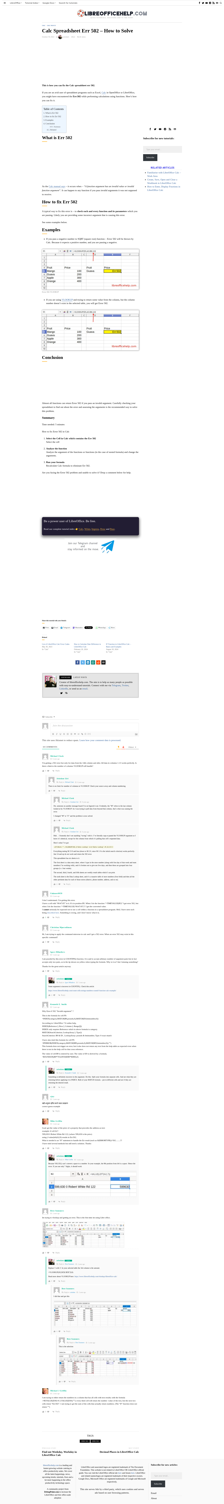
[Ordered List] (67, 734)
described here (53, 913)
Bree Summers (69, 1264)
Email (153, 1493)
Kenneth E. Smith (70, 1073)
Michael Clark (69, 782)
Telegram (116, 685)
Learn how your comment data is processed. (100, 740)
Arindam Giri (74, 802)
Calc (43, 25)
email (85, 688)
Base (112, 529)
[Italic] (57, 734)
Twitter (125, 685)
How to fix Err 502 (53, 116)
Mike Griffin (69, 1160)
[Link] (82, 734)
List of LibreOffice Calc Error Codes (55, 644)
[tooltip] (199, 2)
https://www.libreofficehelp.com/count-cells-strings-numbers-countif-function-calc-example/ (82, 991)
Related (53, 130)
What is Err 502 (51, 113)
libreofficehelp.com (51, 1465)
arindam (66, 37)
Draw (102, 529)
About (154, 1498)
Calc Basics (51, 25)
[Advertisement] (90, 62)
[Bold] (53, 734)
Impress (95, 529)
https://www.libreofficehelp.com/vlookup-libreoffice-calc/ (96, 1276)
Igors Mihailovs (70, 982)
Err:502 (95, 1441)
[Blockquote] (75, 734)
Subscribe (150, 157)
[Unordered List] (71, 734)
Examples (49, 120)
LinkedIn (63, 688)
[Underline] (60, 734)
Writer (87, 529)
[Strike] (64, 734)
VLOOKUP (67, 299)
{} (85, 734)
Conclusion (50, 123)
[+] (89, 734)
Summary (57, 127)
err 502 (85, 1441)
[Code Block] (78, 734)
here (120, 1473)
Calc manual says (57, 186)
